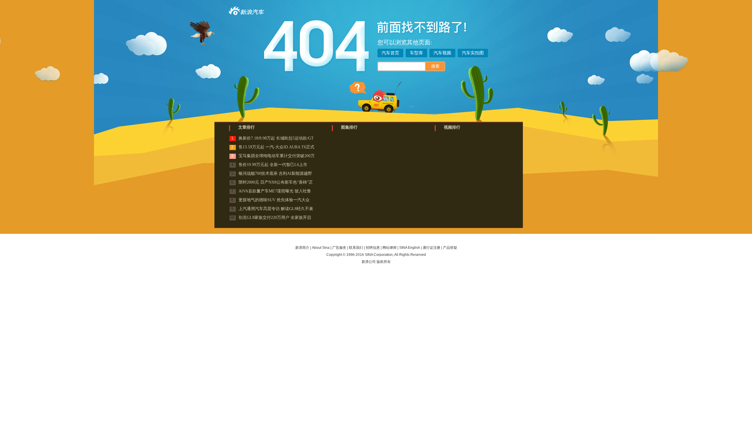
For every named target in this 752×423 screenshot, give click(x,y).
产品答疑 (450, 248)
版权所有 (384, 262)
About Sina (321, 248)
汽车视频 (442, 53)
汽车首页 (390, 53)
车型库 (416, 53)
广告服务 (339, 248)
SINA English (409, 248)
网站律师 (389, 248)
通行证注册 (431, 248)
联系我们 (356, 248)
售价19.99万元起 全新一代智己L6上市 (273, 164)
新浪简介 (302, 248)
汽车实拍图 (473, 53)
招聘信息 (373, 248)
